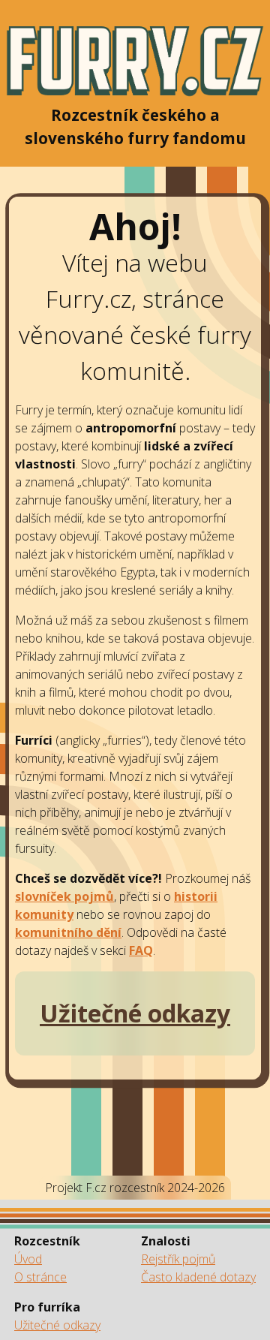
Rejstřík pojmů (178, 1259)
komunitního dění (68, 932)
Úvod (28, 1259)
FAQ (141, 950)
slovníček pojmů (64, 896)
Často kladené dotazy (198, 1277)
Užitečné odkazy (57, 1325)
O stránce (40, 1277)
